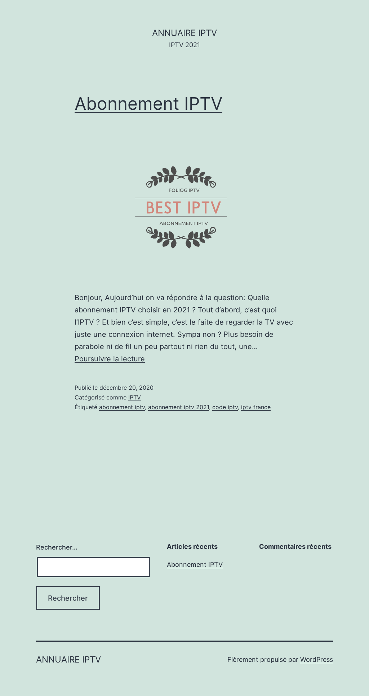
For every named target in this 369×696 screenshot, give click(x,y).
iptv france (256, 407)
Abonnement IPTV (148, 103)
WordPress (316, 659)
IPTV (134, 397)
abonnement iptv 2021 (178, 407)
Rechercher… (56, 547)
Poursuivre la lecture (110, 358)
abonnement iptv (122, 407)
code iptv (225, 407)
